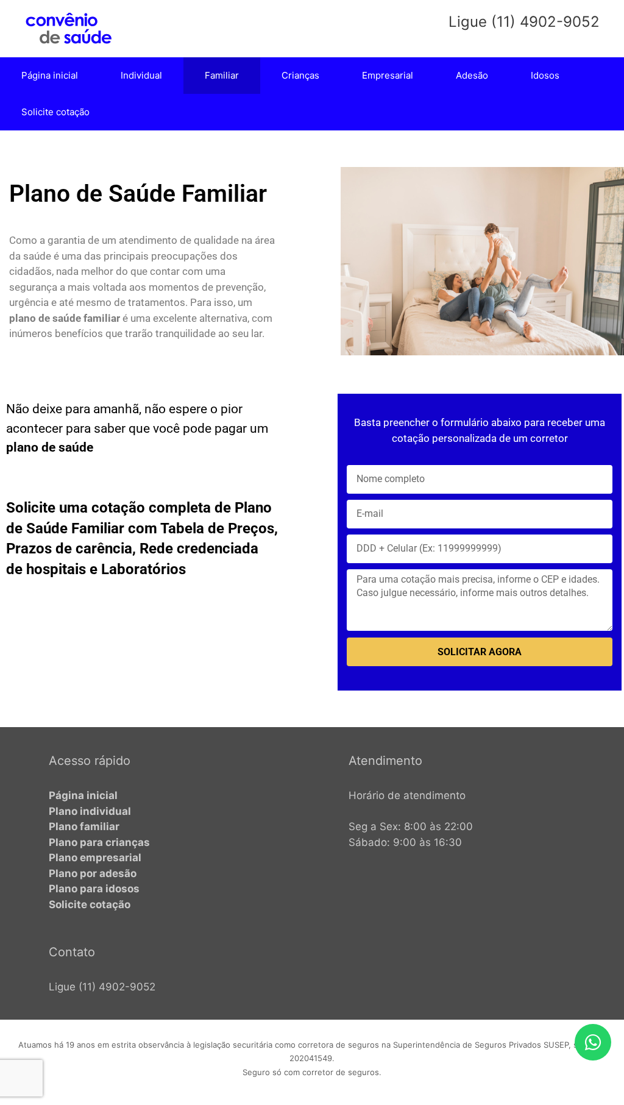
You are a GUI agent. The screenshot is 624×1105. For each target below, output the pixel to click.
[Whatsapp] (593, 1042)
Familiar (222, 75)
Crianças (300, 75)
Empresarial (387, 75)
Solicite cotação (55, 112)
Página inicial (49, 75)
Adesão (472, 75)
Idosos (545, 75)
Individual (141, 75)
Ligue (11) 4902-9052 (102, 987)
